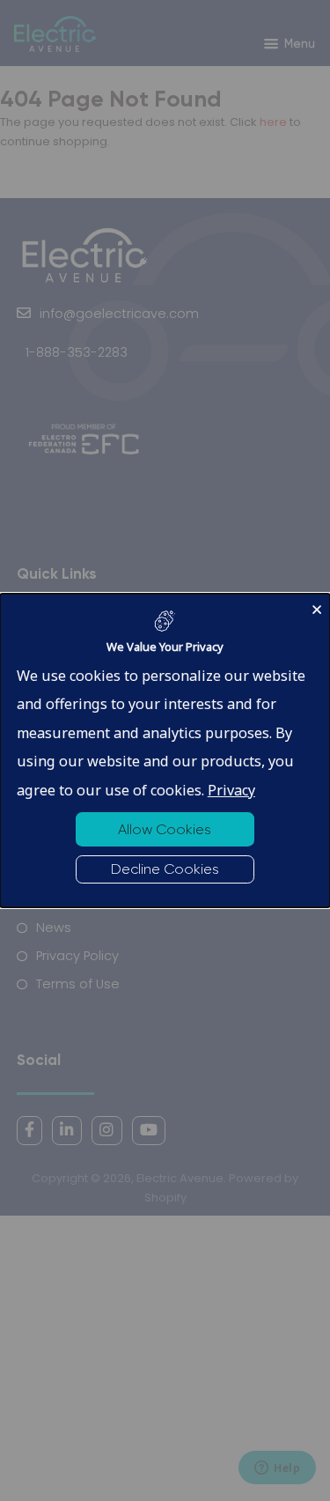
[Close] (317, 606)
